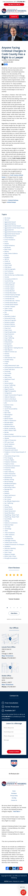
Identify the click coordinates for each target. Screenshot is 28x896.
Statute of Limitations (10, 523)
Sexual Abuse (8, 507)
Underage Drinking (10, 540)
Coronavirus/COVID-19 (10, 279)
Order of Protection (10, 440)
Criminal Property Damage (12, 294)
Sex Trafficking (8, 503)
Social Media (8, 519)
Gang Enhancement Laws (11, 365)
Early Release (8, 340)
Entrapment (8, 344)
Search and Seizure (9, 495)
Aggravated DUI (9, 230)
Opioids (6, 438)
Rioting (6, 491)
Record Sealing (8, 481)
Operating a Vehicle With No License (15, 436)
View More (14, 613)
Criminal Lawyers (9, 287)
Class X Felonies (9, 273)
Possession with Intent (11, 450)
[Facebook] (7, 868)
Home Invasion (8, 383)
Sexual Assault (8, 509)
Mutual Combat (9, 434)
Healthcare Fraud (9, 379)
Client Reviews (14, 568)
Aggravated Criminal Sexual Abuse (14, 228)
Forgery (6, 361)
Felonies (6, 353)
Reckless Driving (9, 479)
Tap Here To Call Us (14, 4)
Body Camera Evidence (11, 253)
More (23, 16)
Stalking (6, 521)
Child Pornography (9, 269)
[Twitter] (10, 868)
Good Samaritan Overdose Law (13, 367)
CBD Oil (6, 259)
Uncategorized (8, 538)
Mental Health (8, 418)
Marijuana (7, 416)
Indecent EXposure (9, 397)
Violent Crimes (8, 550)
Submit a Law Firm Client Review (14, 619)
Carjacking (7, 263)
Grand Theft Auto (9, 369)
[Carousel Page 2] (10, 607)
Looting (6, 411)
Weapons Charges (9, 554)
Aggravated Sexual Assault (12, 234)
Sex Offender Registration (12, 501)
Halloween (7, 375)
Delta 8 (6, 314)
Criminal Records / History (12, 300)
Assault (6, 243)
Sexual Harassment (10, 511)
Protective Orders (9, 468)
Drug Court (7, 328)
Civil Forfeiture (8, 271)
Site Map (14, 798)
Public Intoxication (9, 473)
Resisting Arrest (9, 485)
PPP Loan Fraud (9, 442)
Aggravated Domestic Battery (13, 232)
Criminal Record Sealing (11, 296)
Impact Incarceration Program (13, 395)
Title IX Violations (9, 532)
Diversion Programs (10, 320)
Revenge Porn (8, 489)
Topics (4, 214)
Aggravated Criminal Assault (12, 226)
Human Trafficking (9, 385)
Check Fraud (8, 265)
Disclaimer (14, 793)
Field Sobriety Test (9, 357)
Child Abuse (7, 267)
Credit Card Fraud (9, 283)
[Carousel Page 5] (20, 607)
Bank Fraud (7, 249)
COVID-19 (7, 261)
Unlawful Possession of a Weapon (14, 544)
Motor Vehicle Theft (10, 430)
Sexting (6, 505)
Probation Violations (10, 462)
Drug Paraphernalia (10, 332)
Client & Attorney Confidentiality (13, 275)
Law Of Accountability (10, 409)
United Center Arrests (10, 542)
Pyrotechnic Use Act (10, 475)
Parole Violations (9, 444)
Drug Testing (8, 336)
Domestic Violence (9, 326)
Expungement (8, 346)
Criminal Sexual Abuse (10, 302)
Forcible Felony (8, 359)
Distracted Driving (9, 318)
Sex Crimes (7, 499)
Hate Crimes (8, 377)
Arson (6, 241)
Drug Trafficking (9, 338)
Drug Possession (9, 334)
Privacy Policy (14, 795)
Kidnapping (7, 407)
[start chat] (23, 892)
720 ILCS (6, 220)
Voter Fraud (7, 552)
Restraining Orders (10, 487)
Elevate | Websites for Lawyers (14, 881)
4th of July (7, 218)
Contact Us (14, 16)
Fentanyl (6, 355)
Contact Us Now (14, 751)
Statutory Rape (8, 525)
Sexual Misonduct (9, 513)
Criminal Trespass (9, 306)
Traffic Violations (9, 534)
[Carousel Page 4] (17, 607)
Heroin (6, 381)
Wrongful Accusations (10, 558)
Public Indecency (9, 471)
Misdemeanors (8, 424)
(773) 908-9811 (11, 658)
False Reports (8, 350)
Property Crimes (9, 464)
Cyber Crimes (8, 308)
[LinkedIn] (14, 868)
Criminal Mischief (9, 291)
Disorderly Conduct (10, 316)
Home (4, 16)
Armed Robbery (9, 237)
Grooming (7, 371)
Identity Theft (8, 387)
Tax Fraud (7, 527)
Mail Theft (7, 412)
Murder (6, 432)
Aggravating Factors (10, 235)
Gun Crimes (7, 373)
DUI (5, 312)
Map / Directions (7, 656)
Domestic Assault (9, 322)
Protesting (7, 470)
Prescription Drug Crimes (11, 456)
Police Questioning (9, 448)
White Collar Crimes (10, 556)
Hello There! (22, 887)
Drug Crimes (8, 330)
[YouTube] (20, 868)
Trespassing (8, 536)
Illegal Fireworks (9, 389)
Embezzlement (8, 342)
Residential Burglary (10, 483)
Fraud (6, 363)
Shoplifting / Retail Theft (11, 515)
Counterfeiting (8, 281)
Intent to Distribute (10, 399)
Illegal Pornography (10, 391)
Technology (7, 529)
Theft (6, 530)
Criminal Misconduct (10, 293)
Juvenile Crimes (8, 405)
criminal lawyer (11, 202)
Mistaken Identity (9, 426)
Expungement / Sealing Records (13, 348)
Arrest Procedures (9, 239)
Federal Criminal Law (10, 351)
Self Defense (8, 497)
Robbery (6, 493)
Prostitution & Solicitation (12, 466)
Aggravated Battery (10, 224)
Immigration (8, 393)
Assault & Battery (9, 245)
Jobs (5, 403)
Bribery (6, 255)
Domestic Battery (9, 324)
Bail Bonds (7, 247)
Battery (6, 251)
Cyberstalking (8, 310)
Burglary (6, 257)
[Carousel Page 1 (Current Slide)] (7, 607)
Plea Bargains (8, 446)
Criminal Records (9, 298)
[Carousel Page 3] (14, 607)
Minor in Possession (10, 420)
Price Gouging (8, 458)
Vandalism (7, 546)
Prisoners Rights (9, 460)
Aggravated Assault (10, 222)
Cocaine (6, 277)
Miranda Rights (8, 422)
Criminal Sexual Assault (11, 304)
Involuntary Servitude (10, 401)
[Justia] (17, 868)
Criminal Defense (13, 200)
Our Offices (14, 628)
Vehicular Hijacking (10, 548)
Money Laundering (9, 428)
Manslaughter (8, 414)
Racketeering (8, 477)
